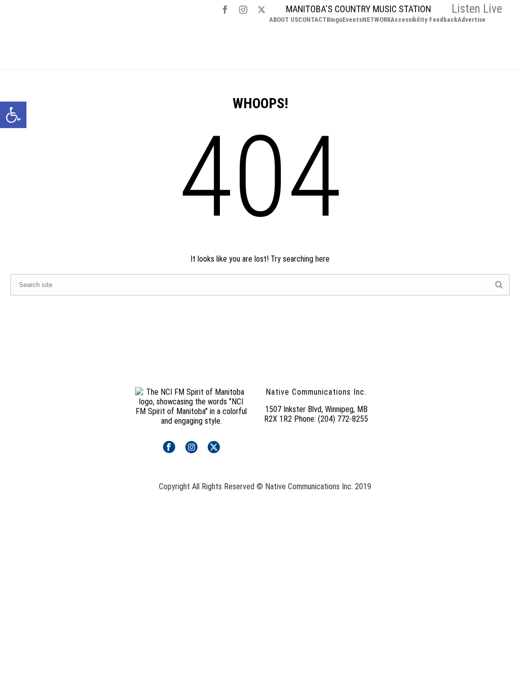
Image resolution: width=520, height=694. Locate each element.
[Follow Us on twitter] (214, 448)
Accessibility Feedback (424, 20)
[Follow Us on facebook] (169, 448)
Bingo (334, 20)
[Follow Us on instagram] (191, 448)
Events (352, 20)
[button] (13, 115)
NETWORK (376, 20)
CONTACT (312, 20)
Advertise (471, 20)
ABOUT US (283, 20)
